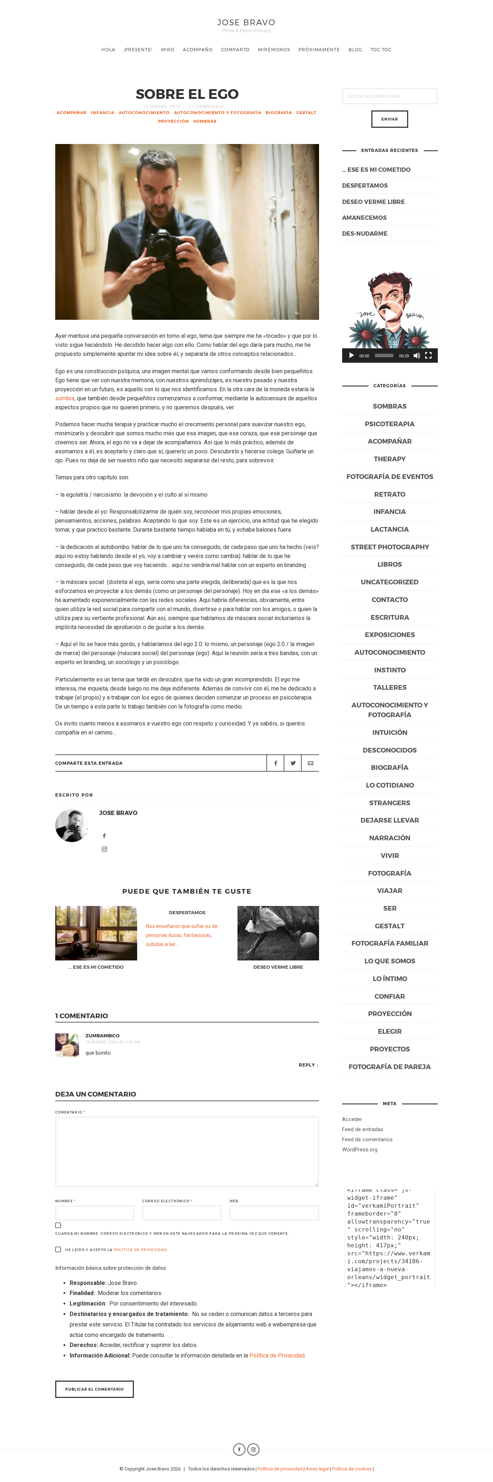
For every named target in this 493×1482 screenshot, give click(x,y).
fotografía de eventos (389, 476)
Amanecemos (364, 217)
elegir (390, 1031)
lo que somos (390, 960)
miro (168, 49)
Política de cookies (352, 1469)
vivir (390, 855)
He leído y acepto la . (116, 1250)
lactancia (390, 529)
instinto (390, 670)
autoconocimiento (144, 112)
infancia (102, 112)
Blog (355, 49)
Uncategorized (390, 581)
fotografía (389, 873)
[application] (390, 315)
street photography (390, 546)
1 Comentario (206, 106)
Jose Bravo (246, 22)
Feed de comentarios (367, 1139)
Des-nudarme (365, 233)
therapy (390, 458)
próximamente (319, 49)
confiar (390, 996)
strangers (389, 802)
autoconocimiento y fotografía (217, 112)
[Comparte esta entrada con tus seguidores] (293, 763)
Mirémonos (274, 49)
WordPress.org (360, 1149)
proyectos (390, 1048)
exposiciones (390, 634)
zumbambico (102, 1035)
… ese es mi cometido (376, 169)
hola (108, 49)
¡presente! (138, 49)
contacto (390, 599)
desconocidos (390, 750)
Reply (307, 1064)
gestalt (306, 112)
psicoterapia (390, 423)
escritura (390, 617)
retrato (389, 494)
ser (390, 908)
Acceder (352, 1119)
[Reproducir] (351, 355)
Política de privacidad (280, 1469)
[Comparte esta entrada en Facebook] (275, 763)
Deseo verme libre (373, 201)
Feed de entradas (362, 1129)
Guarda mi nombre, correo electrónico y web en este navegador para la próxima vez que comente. (172, 1233)
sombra (64, 398)
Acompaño (198, 49)
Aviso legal (317, 1469)
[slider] (384, 355)
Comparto (235, 49)
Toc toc (381, 49)
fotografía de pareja (390, 1066)
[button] (389, 315)
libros (390, 564)
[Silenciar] (416, 355)
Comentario (70, 1112)
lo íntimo (390, 978)
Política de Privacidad (140, 1250)
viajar (389, 890)
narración (389, 837)
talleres (390, 687)
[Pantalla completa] (428, 355)
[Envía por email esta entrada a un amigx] (310, 763)
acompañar (72, 112)
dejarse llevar (390, 820)
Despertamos (365, 185)
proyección (173, 121)
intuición (389, 732)
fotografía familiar (390, 943)
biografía (279, 112)
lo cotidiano (390, 785)
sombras (205, 121)
